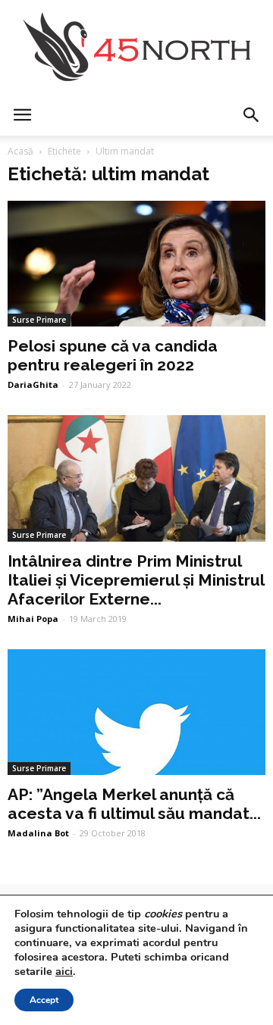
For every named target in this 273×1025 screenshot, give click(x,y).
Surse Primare (39, 319)
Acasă (20, 151)
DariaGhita (33, 384)
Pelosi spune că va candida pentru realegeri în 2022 (113, 355)
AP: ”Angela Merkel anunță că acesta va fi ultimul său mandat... (134, 804)
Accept (44, 1000)
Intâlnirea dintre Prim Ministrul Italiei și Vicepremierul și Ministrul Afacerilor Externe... (136, 580)
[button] (252, 115)
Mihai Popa (33, 618)
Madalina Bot (38, 833)
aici (64, 971)
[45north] (136, 47)
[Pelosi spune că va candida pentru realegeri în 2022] (136, 264)
